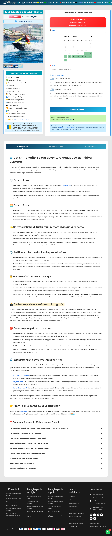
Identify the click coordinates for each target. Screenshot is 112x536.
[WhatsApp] (94, 514)
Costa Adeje (67, 185)
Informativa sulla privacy (76, 520)
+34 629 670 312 (98, 494)
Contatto (72, 496)
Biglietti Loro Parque (12, 502)
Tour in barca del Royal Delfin (34, 497)
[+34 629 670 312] (91, 494)
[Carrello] (23, 2)
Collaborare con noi (75, 510)
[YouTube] (101, 514)
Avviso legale (73, 526)
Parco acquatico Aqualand (32, 515)
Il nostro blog (73, 506)
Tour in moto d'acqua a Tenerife (13, 494)
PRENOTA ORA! (77, 109)
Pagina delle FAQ (74, 503)
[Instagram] (91, 514)
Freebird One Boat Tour (13, 498)
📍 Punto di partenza (57, 66)
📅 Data (56, 30)
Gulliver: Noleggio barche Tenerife (35, 507)
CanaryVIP (23, 411)
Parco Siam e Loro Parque (35, 511)
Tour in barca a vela (54, 511)
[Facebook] (98, 514)
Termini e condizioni (75, 516)
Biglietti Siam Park (11, 505)
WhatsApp (69, 119)
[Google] (91, 518)
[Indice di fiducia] (94, 518)
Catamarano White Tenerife (33, 502)
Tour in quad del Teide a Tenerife (13, 509)
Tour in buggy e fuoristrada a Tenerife (13, 514)
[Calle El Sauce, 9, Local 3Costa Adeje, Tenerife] (91, 501)
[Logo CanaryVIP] (12, 2)
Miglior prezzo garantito (76, 513)
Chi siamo (72, 500)
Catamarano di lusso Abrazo (54, 507)
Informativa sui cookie (76, 523)
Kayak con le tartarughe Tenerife (55, 515)
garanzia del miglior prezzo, (67, 128)
